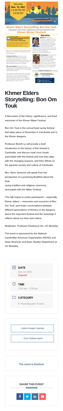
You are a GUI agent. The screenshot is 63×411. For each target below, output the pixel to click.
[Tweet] (27, 396)
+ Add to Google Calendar (32, 328)
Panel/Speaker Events (32, 303)
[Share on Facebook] (19, 396)
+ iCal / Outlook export (32, 338)
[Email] (42, 396)
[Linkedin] (35, 396)
